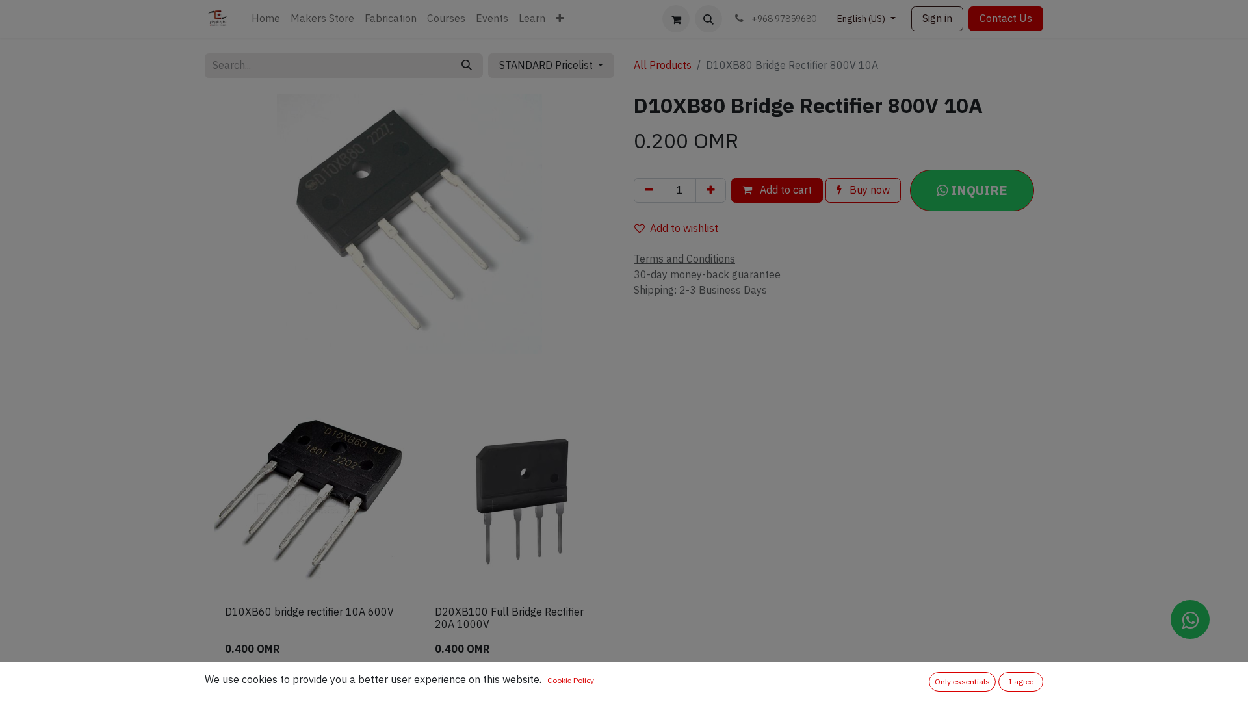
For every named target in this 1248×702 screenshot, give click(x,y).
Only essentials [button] (962, 682)
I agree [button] (1021, 682)
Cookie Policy (570, 680)
